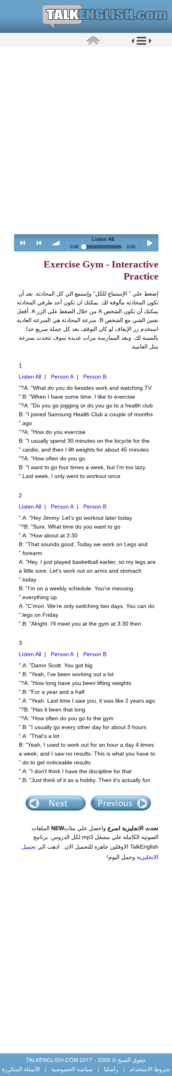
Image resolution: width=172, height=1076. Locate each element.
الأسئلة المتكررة (22, 1069)
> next (22, 243)
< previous (39, 243)
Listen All (30, 376)
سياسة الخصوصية (72, 1069)
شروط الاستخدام (149, 1069)
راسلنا (111, 1069)
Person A (62, 376)
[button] (141, 44)
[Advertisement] (86, 140)
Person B (94, 376)
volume (56, 243)
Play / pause (149, 243)
